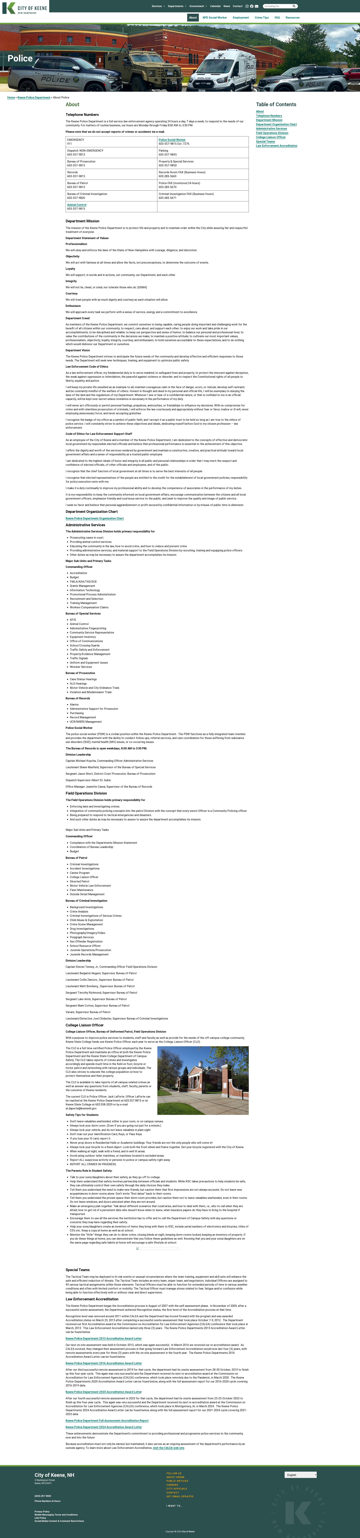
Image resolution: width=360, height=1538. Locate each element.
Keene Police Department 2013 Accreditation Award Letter (104, 1338)
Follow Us (174, 1473)
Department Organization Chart (276, 124)
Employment (241, 17)
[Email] (256, 6)
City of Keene (188, 1531)
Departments (175, 6)
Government (197, 6)
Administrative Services (271, 128)
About (193, 17)
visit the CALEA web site (168, 1448)
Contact (238, 6)
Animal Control (76, 204)
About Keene (175, 1477)
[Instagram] (247, 6)
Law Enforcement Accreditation (276, 145)
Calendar (215, 6)
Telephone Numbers (269, 115)
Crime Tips (262, 17)
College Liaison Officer (271, 137)
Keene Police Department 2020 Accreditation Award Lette (103, 1392)
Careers (172, 1484)
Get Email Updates (180, 1496)
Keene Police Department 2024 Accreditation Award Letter (104, 1427)
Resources (293, 17)
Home (11, 97)
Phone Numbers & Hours (48, 1501)
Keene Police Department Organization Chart (95, 518)
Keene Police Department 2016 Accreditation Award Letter (104, 1363)
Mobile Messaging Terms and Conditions (56, 1514)
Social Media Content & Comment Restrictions (59, 1521)
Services (157, 6)
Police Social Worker (172, 139)
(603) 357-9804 (43, 1496)
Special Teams (265, 141)
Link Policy (40, 1517)
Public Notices (177, 1481)
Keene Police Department (34, 97)
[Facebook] (252, 6)
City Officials (176, 1488)
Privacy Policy (42, 1511)
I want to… (174, 1505)
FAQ (277, 17)
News (227, 6)
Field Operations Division (272, 133)
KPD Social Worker (215, 17)
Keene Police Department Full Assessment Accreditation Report (107, 1420)
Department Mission (269, 120)
